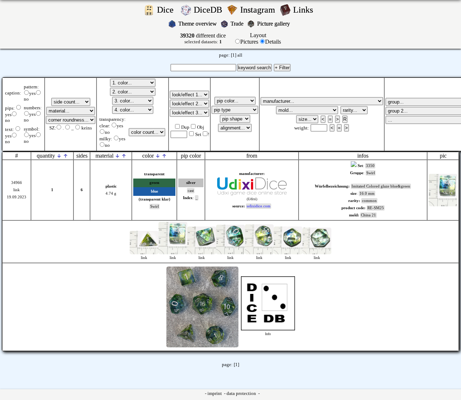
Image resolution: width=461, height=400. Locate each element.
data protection (242, 393)
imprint (215, 393)
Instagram (258, 9)
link (16, 190)
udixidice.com (258, 206)
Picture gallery (275, 24)
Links (305, 9)
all (239, 55)
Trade (237, 24)
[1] (233, 55)
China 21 (368, 215)
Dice (167, 9)
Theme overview (198, 24)
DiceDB (209, 9)
